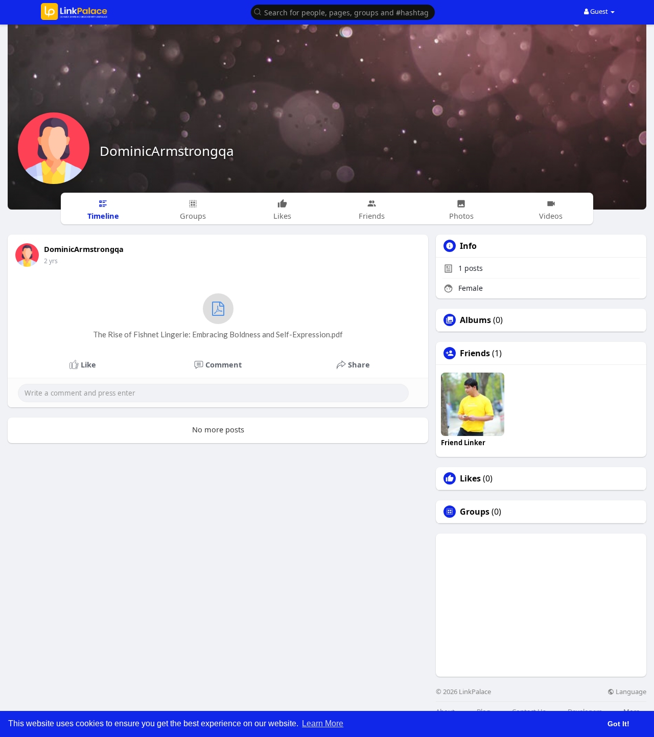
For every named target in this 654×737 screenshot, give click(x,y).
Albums (475, 320)
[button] (342, 11)
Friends (475, 353)
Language (630, 691)
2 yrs (51, 261)
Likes (470, 478)
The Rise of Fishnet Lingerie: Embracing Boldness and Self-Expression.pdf (218, 334)
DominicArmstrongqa (167, 151)
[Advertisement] (541, 605)
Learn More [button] (322, 723)
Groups (474, 512)
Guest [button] (599, 11)
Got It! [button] (618, 724)
